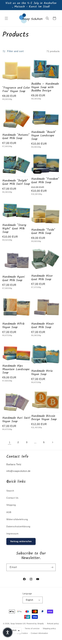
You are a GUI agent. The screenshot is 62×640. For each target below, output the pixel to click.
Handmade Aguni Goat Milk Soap (13, 278)
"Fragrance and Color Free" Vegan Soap (16, 89)
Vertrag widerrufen (21, 541)
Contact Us (12, 498)
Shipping (11, 505)
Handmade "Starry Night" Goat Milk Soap (14, 229)
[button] (6, 18)
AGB (8, 512)
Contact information (39, 633)
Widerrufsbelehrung (17, 519)
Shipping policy (49, 628)
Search (10, 490)
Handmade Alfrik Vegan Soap (13, 325)
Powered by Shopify (35, 623)
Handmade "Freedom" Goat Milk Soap (45, 180)
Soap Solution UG (18, 623)
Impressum (12, 533)
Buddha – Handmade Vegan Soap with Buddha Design (45, 87)
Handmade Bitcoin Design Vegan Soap (44, 417)
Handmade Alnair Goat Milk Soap (42, 325)
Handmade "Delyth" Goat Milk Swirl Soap (16, 182)
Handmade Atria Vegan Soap (42, 372)
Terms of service (32, 628)
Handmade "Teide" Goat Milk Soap (43, 231)
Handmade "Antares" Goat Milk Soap (16, 136)
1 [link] (9, 442)
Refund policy (53, 623)
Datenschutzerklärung (18, 526)
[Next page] (52, 442)
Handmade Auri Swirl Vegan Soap (16, 419)
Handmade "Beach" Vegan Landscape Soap (43, 135)
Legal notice (22, 633)
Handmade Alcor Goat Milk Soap (42, 277)
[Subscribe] (51, 567)
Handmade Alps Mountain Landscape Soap (16, 369)
